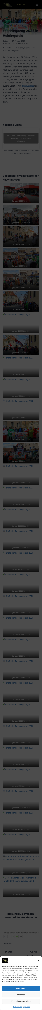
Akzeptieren (21, 988)
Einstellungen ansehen (21, 1001)
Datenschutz (17, 1007)
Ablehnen (21, 995)
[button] (38, 960)
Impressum (26, 1007)
